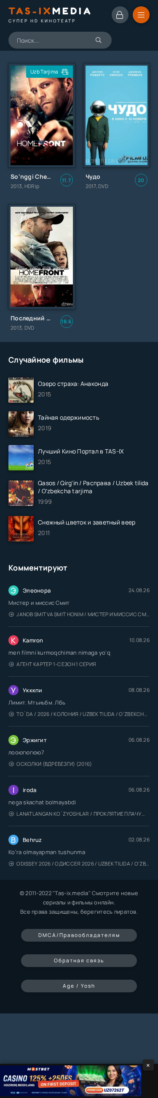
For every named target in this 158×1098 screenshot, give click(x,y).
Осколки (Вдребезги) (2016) (54, 764)
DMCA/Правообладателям (79, 935)
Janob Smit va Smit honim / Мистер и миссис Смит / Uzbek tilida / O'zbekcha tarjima (83, 614)
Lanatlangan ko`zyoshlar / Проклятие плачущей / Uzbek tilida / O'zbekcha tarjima (83, 813)
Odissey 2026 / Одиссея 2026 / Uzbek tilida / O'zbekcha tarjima (83, 863)
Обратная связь (79, 960)
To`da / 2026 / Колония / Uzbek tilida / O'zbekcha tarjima (83, 714)
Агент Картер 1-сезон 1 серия (56, 664)
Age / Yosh (79, 985)
